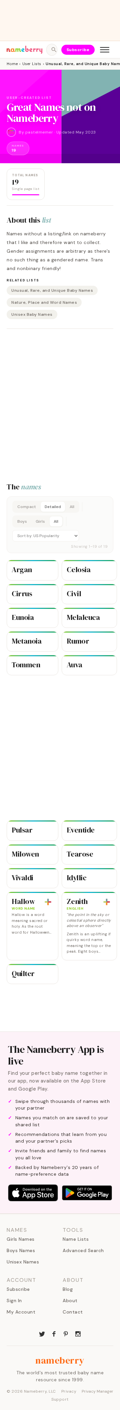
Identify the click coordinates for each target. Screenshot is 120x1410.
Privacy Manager (97, 1391)
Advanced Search (83, 1250)
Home (12, 63)
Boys (22, 521)
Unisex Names (23, 1262)
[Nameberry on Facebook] (54, 1333)
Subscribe (78, 49)
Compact (26, 506)
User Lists (31, 63)
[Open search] (51, 50)
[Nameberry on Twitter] (42, 1333)
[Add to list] (48, 902)
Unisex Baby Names (32, 314)
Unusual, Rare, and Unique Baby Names (52, 290)
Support (60, 1399)
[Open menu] (105, 50)
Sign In (14, 1301)
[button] (60, 524)
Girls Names (21, 1239)
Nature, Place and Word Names (44, 302)
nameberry (60, 1360)
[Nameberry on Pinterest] (66, 1333)
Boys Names (21, 1250)
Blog (68, 1289)
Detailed (53, 506)
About (70, 1301)
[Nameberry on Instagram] (78, 1333)
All (72, 506)
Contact (73, 1312)
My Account (21, 1312)
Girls (40, 521)
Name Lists (76, 1239)
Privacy (69, 1391)
